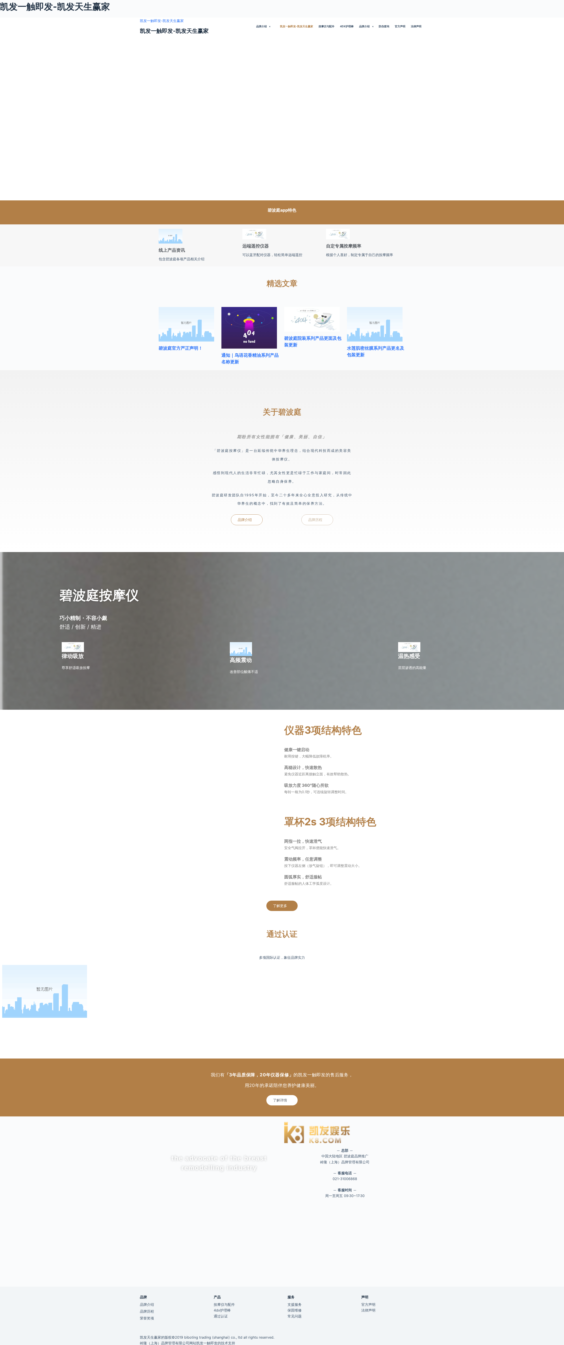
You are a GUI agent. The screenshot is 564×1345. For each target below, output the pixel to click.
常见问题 (295, 1316)
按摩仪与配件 (326, 26)
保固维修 (295, 1310)
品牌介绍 (261, 26)
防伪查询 (384, 26)
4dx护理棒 (347, 26)
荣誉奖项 (147, 1318)
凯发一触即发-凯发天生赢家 (162, 20)
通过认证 (221, 1316)
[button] (247, 519)
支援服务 (295, 1304)
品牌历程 (147, 1311)
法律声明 (416, 26)
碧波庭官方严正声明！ (181, 348)
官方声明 (400, 26)
